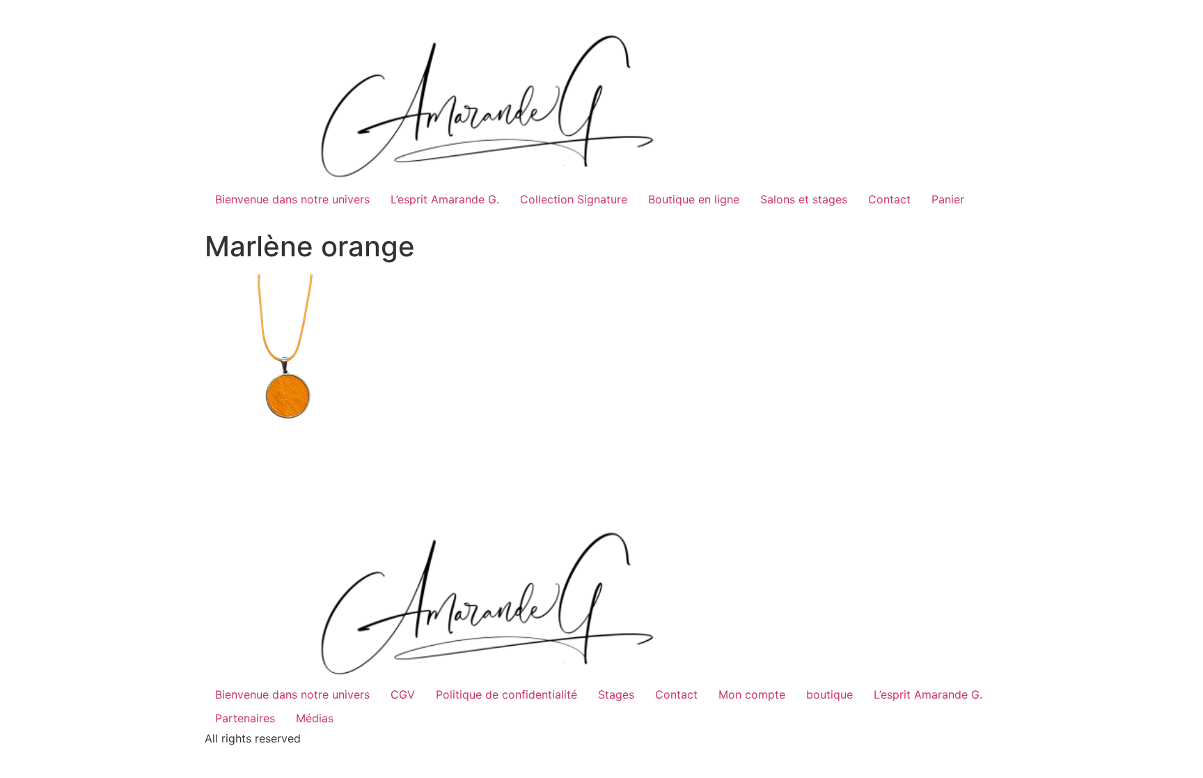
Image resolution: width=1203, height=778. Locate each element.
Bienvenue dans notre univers (292, 199)
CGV (403, 694)
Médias (314, 718)
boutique (829, 694)
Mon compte (751, 694)
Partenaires (245, 718)
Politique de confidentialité (506, 694)
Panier (947, 199)
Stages (616, 694)
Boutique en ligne (693, 199)
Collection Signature (573, 199)
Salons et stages (803, 199)
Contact (889, 199)
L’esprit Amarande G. (445, 199)
